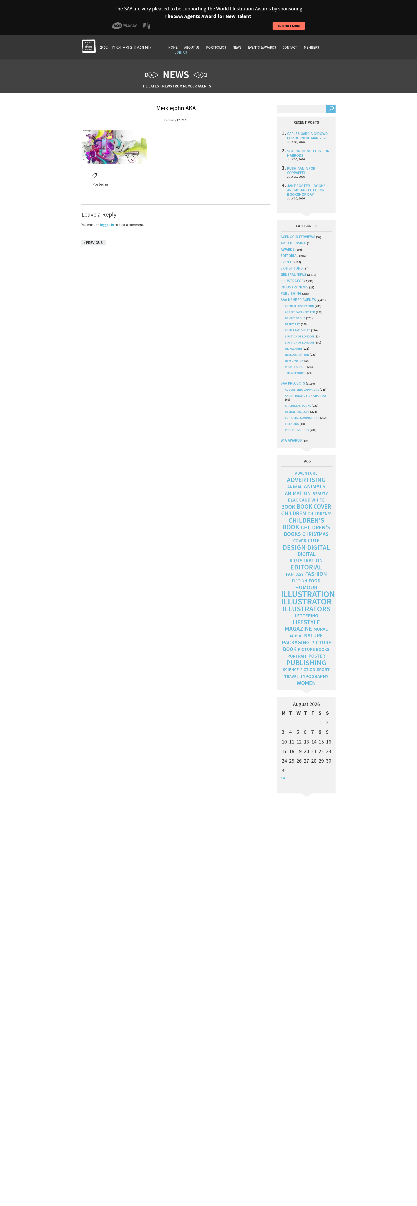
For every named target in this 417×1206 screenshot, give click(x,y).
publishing (291, 293)
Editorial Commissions (302, 418)
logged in (107, 224)
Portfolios (216, 47)
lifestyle (306, 622)
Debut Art (292, 324)
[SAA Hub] (116, 46)
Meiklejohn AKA (176, 108)
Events (287, 261)
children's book (303, 523)
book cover (314, 506)
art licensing (293, 242)
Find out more (288, 26)
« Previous (93, 242)
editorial (289, 255)
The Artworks (295, 373)
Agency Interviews (298, 236)
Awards (288, 249)
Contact (290, 47)
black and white (306, 500)
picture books (313, 649)
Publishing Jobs (297, 430)
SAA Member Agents (298, 299)
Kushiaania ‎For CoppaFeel (301, 170)
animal (294, 487)
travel (291, 676)
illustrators (306, 608)
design (294, 547)
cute (313, 541)
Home (173, 47)
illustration (308, 594)
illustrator (292, 280)
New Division (294, 361)
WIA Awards (291, 440)
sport (323, 669)
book (288, 506)
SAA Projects (293, 383)
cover (299, 541)
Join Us (181, 52)
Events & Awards (262, 47)
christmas (315, 534)
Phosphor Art (295, 367)
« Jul (283, 778)
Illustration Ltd (297, 330)
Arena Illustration (299, 306)
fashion (316, 573)
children (293, 513)
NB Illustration (297, 355)
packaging (296, 642)
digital (318, 547)
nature (313, 635)
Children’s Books (298, 406)
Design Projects (297, 412)
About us (192, 47)
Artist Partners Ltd (300, 312)
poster (316, 656)
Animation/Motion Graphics (306, 396)
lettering (306, 616)
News (237, 47)
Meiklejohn (293, 348)
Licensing (292, 424)
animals (314, 486)
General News (293, 274)
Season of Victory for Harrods (308, 153)
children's (319, 514)
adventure (306, 473)
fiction (299, 580)
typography (314, 676)
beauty (320, 493)
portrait (297, 656)
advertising (306, 479)
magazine (298, 628)
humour (306, 587)
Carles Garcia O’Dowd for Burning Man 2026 (307, 135)
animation (298, 493)
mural (320, 629)
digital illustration (306, 557)
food (315, 581)
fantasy (295, 574)
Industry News (294, 287)
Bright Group (295, 318)
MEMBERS (311, 47)
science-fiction (299, 669)
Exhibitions (292, 268)
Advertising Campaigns (302, 390)
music (296, 636)
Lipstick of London (299, 336)
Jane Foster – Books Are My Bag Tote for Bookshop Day (306, 190)
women (306, 683)
